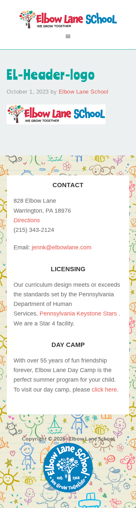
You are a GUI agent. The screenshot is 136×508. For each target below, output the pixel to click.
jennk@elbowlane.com (61, 247)
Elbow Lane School (68, 20)
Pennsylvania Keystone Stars (78, 313)
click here (104, 389)
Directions (27, 220)
